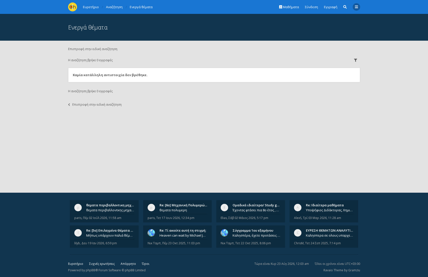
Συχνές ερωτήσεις (102, 264)
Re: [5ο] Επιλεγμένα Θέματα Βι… (111, 230)
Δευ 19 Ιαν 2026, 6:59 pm (99, 243)
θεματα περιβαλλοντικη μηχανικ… (113, 205)
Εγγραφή (330, 7)
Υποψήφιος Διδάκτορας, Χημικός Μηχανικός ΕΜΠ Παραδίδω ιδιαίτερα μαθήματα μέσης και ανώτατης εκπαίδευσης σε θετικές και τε (330, 210)
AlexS (297, 218)
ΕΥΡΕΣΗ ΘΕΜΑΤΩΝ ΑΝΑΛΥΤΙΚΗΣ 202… (336, 230)
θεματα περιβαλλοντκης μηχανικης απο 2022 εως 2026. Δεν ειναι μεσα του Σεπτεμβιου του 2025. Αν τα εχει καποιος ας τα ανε (110, 210)
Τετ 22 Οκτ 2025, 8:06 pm (253, 243)
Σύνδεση (311, 7)
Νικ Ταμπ (154, 243)
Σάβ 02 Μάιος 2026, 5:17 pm (248, 218)
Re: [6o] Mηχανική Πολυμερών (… (185, 205)
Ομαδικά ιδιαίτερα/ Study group (258, 205)
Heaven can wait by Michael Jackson (184, 235)
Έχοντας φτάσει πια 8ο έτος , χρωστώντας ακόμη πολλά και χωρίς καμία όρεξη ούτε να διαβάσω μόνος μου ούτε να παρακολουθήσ (257, 210)
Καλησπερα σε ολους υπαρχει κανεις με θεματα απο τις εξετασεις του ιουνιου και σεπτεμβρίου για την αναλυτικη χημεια (330, 235)
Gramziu (354, 270)
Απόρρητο (128, 264)
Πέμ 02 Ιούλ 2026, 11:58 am (102, 218)
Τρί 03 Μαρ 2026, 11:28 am (322, 218)
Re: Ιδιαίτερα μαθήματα (325, 205)
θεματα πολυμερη (173, 210)
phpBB (90, 270)
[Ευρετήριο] (72, 6)
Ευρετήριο (75, 264)
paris (77, 218)
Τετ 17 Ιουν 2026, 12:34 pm (175, 218)
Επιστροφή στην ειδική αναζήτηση (92, 49)
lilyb (77, 243)
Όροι (145, 264)
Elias (224, 218)
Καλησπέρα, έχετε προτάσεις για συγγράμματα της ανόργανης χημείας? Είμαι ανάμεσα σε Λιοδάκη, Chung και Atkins (257, 235)
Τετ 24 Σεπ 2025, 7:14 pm (323, 243)
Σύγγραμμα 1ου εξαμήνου (253, 230)
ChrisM (299, 243)
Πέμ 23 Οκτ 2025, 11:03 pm (181, 243)
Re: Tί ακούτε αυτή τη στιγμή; (183, 230)
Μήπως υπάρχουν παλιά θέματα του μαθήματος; (110, 235)
